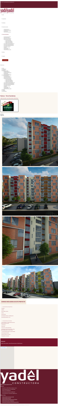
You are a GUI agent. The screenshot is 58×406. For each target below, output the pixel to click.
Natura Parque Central (7, 78)
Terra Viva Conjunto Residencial (9, 83)
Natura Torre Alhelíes (9, 80)
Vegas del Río (6, 87)
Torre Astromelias (8, 79)
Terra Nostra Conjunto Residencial (9, 82)
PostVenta (3, 69)
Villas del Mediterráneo (7, 88)
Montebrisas (6, 73)
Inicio (3, 68)
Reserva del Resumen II (7, 74)
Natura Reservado (7, 76)
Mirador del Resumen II (7, 72)
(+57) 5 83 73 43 (6, 2)
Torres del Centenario (7, 85)
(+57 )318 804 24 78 (11, 2)
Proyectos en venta (5, 70)
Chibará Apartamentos (7, 75)
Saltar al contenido (3, 0)
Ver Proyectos (4, 91)
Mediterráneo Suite (7, 86)
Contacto (3, 90)
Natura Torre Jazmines (9, 81)
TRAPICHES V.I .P (6, 71)
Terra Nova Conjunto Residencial (9, 84)
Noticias (3, 89)
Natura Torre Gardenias (7, 77)
